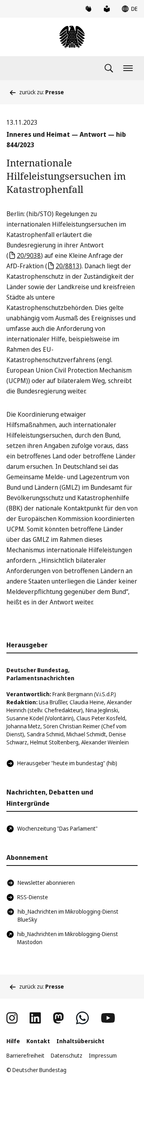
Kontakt (38, 1041)
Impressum (103, 1055)
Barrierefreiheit (25, 1055)
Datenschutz (66, 1055)
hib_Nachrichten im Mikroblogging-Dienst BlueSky (68, 915)
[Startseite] (72, 37)
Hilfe (13, 1041)
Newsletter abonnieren (46, 882)
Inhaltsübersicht (80, 1041)
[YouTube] (108, 1017)
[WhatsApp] (82, 1017)
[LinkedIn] (35, 1017)
